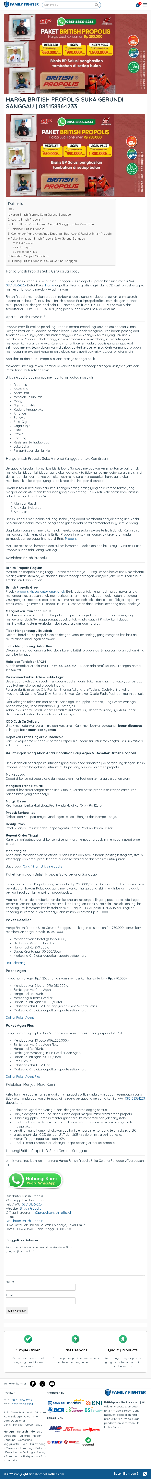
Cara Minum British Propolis (42, 866)
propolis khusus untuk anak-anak (41, 591)
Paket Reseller (25, 243)
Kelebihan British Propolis (27, 229)
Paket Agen (24, 247)
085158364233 (16, 285)
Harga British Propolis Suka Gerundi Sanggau (40, 214)
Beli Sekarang (16, 963)
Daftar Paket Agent (20, 1017)
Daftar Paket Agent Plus (23, 1076)
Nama (11, 1281)
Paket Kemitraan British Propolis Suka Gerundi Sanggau (48, 238)
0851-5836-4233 (21, 1400)
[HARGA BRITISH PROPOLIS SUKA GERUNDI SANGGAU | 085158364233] (75, 92)
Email (10, 1295)
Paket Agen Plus (27, 251)
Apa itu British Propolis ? (27, 219)
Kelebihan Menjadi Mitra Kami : (30, 256)
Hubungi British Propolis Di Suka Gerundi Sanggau (44, 261)
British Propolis (30, 1208)
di (106, 297)
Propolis (71, 539)
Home (49, 285)
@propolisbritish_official (53, 1213)
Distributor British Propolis (24, 1221)
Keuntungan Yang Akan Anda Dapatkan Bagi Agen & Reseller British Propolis (61, 233)
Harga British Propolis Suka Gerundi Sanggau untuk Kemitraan (52, 224)
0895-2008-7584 (22, 1404)
